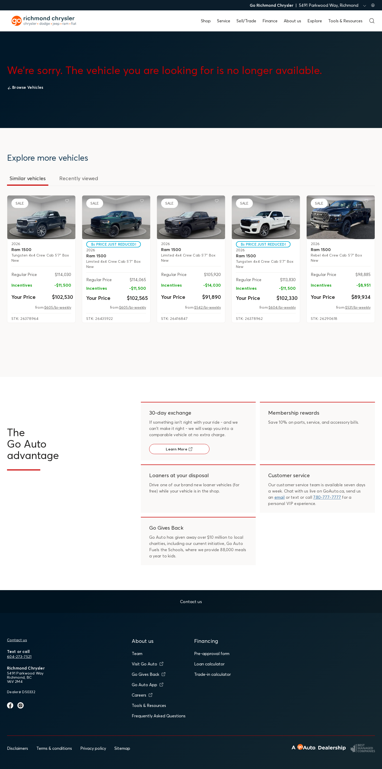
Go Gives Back (145, 674)
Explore (314, 20)
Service (223, 20)
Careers (139, 695)
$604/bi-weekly (282, 307)
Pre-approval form (211, 653)
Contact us (17, 640)
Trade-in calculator (212, 674)
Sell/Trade (246, 20)
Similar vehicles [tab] (28, 178)
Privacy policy (93, 748)
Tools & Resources (345, 20)
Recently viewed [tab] (78, 178)
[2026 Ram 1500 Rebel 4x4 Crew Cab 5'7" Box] (341, 217)
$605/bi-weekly (57, 307)
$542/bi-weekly (207, 307)
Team (137, 653)
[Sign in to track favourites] (68, 202)
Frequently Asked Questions (159, 715)
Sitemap (122, 748)
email (279, 497)
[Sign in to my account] (373, 5)
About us (292, 20)
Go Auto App (144, 684)
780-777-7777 (327, 497)
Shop (206, 20)
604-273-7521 (19, 656)
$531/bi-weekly (358, 307)
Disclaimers (17, 748)
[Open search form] (372, 21)
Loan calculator (209, 663)
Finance (270, 20)
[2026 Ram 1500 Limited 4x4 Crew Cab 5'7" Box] (116, 217)
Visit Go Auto (144, 663)
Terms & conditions (54, 748)
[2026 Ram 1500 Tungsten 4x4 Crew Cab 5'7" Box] (41, 217)
